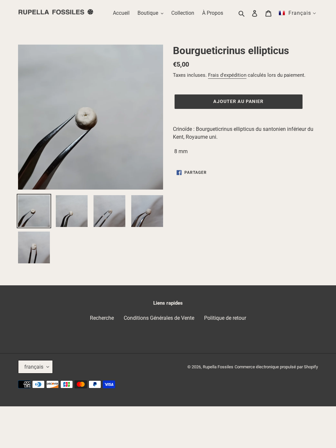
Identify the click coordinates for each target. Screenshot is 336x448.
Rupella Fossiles (218, 366)
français (33, 367)
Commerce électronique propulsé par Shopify (276, 366)
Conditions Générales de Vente (159, 318)
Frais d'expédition (227, 75)
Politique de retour (225, 318)
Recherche (102, 318)
